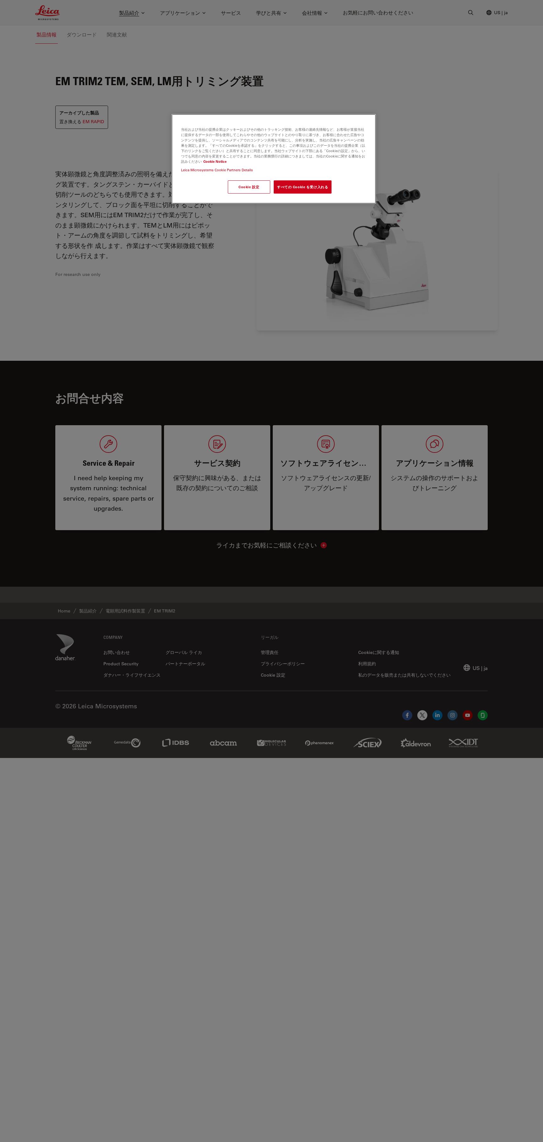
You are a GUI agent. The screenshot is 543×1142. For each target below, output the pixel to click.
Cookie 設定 (249, 187)
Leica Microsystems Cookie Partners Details (217, 170)
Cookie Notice (215, 161)
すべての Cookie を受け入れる (302, 187)
